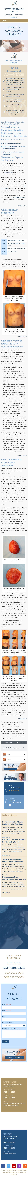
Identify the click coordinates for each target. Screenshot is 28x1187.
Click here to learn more (15, 1057)
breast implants (8, 172)
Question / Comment (11, 1029)
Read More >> (6, 837)
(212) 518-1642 (9, 1142)
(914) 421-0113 (14, 17)
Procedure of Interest (8, 1023)
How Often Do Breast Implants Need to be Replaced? (13, 841)
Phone (4, 1017)
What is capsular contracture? (12, 143)
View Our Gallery (16, 935)
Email (6, 1010)
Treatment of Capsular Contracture (13, 140)
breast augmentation (19, 197)
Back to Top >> (22, 205)
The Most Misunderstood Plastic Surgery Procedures (12, 860)
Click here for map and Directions (14, 16)
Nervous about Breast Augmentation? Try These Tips (14, 878)
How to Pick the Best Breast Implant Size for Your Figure (12, 823)
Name (6, 1004)
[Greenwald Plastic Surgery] (14, 3)
